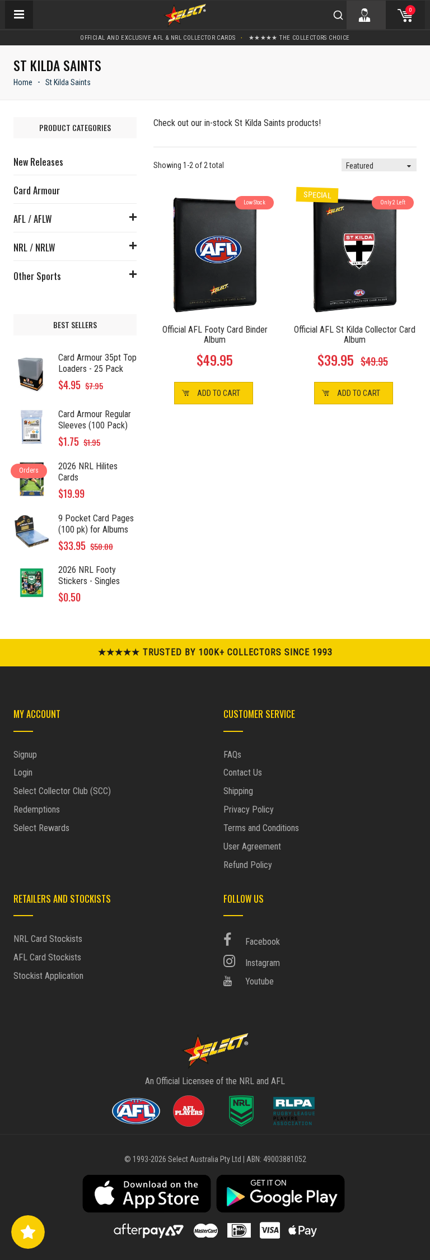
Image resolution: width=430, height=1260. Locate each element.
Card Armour (36, 190)
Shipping (238, 791)
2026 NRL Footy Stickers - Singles (89, 575)
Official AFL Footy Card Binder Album (215, 334)
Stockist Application (48, 975)
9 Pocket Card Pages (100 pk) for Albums (96, 524)
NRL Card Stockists (47, 939)
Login (22, 772)
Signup (25, 754)
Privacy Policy (248, 809)
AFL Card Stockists (47, 957)
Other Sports (37, 276)
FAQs (232, 754)
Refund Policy (247, 865)
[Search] (338, 15)
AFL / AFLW (32, 219)
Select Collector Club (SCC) (62, 791)
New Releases (38, 162)
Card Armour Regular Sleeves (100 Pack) (94, 420)
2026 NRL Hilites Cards (88, 472)
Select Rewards (41, 828)
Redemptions (36, 809)
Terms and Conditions (261, 828)
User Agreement (252, 846)
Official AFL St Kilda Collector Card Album (354, 334)
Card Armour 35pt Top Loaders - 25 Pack (97, 363)
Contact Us (242, 772)
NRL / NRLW (34, 247)
